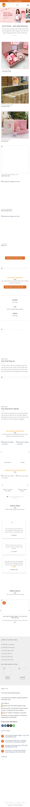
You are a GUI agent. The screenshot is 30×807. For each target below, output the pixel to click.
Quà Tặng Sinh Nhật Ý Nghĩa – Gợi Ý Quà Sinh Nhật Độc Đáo (17, 736)
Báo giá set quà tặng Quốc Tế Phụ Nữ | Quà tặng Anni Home (16, 746)
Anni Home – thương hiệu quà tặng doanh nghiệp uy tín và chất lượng (15, 751)
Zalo (9, 699)
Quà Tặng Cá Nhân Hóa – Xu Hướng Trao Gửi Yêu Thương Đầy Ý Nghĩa (15, 741)
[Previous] (1, 452)
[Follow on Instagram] (5, 725)
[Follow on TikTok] (8, 725)
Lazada (19, 698)
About (6, 802)
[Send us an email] (11, 725)
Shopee (13, 698)
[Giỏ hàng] (28, 5)
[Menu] (17, 5)
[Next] (28, 452)
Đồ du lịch (11, 802)
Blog (24, 802)
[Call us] (13, 725)
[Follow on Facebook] (2, 725)
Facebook (24, 698)
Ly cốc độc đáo (18, 802)
